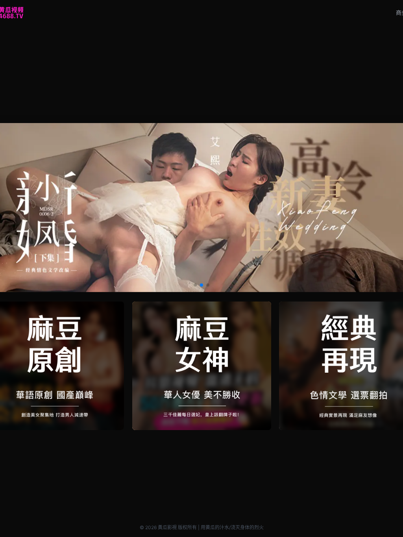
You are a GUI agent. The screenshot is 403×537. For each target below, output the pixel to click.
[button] (195, 285)
